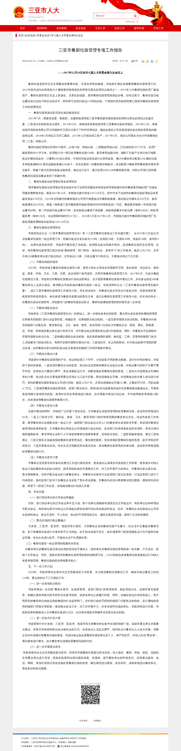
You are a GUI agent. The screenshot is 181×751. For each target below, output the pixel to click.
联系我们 (62, 742)
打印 (136, 61)
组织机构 (42, 28)
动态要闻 (61, 28)
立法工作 (100, 28)
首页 (22, 28)
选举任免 (139, 28)
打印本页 (83, 721)
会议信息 (81, 28)
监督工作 (120, 28)
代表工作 (158, 28)
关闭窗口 (98, 721)
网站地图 (72, 742)
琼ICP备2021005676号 (44, 746)
